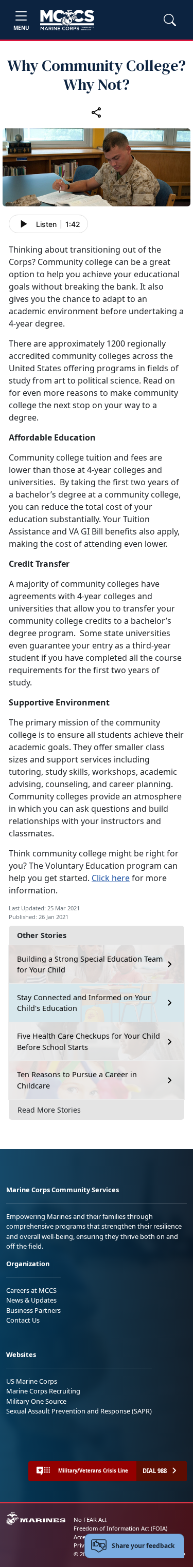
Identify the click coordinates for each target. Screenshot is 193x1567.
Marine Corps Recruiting (43, 1391)
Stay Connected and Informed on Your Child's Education (84, 1003)
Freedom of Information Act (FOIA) (120, 1528)
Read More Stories (49, 1110)
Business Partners (33, 1310)
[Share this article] (97, 112)
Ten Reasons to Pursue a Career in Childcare (77, 1080)
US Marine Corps (31, 1381)
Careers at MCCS (31, 1290)
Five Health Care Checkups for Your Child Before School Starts (88, 1041)
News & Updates (31, 1300)
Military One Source (36, 1401)
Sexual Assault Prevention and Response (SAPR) (79, 1411)
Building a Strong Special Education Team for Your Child (90, 964)
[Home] (67, 20)
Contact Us (23, 1320)
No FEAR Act (90, 1519)
